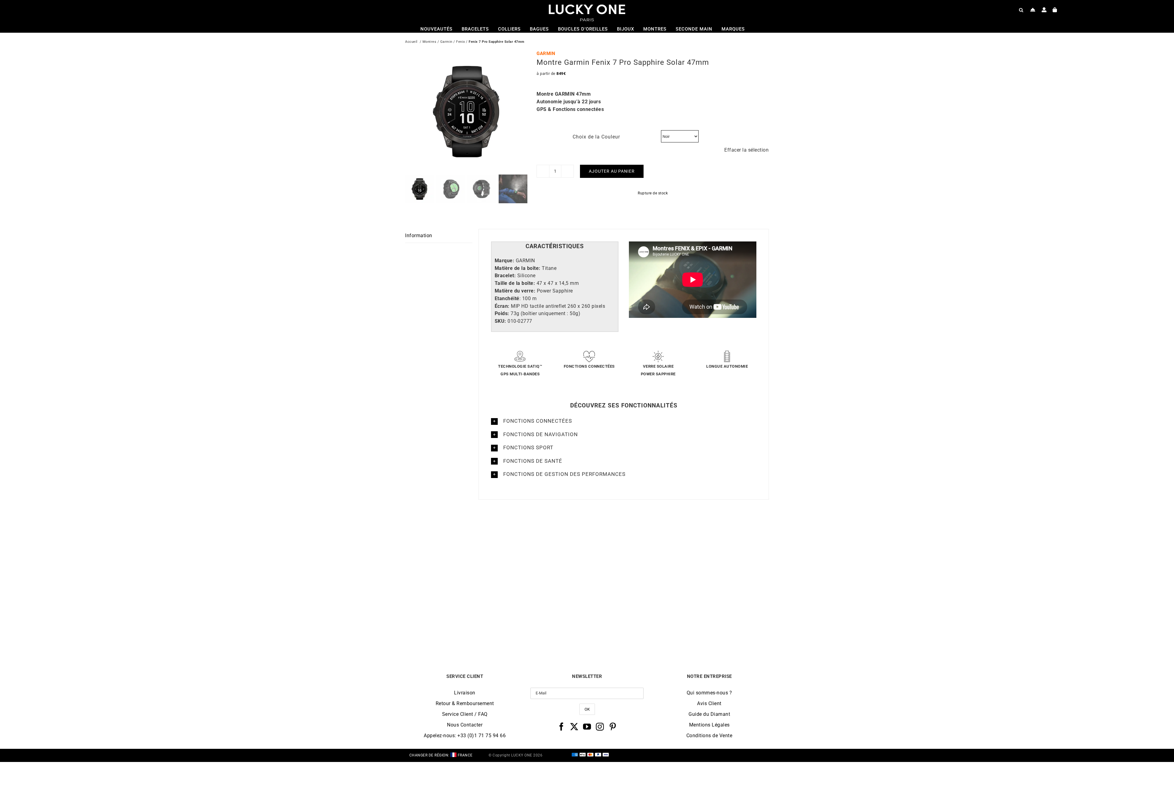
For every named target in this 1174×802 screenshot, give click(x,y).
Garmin (446, 42)
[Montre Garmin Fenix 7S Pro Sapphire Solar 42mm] (450, 533)
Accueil (411, 42)
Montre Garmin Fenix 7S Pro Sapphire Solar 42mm (450, 631)
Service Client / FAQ (465, 714)
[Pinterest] (613, 726)
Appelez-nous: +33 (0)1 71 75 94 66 (465, 735)
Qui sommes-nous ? (709, 693)
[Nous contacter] (1033, 9)
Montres (430, 42)
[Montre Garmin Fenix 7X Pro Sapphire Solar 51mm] (632, 533)
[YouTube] (587, 726)
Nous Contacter (464, 725)
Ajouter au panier (612, 171)
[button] (623, 421)
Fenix (460, 42)
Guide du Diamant (709, 714)
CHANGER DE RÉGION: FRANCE (441, 755)
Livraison (464, 693)
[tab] (555, 246)
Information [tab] (418, 235)
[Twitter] (574, 726)
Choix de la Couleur (596, 137)
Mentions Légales (709, 725)
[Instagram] (600, 726)
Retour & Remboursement (465, 703)
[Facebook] (561, 726)
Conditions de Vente (709, 735)
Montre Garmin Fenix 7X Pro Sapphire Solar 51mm (632, 631)
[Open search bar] (1021, 9)
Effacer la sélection (746, 150)
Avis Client (709, 703)
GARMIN (546, 53)
